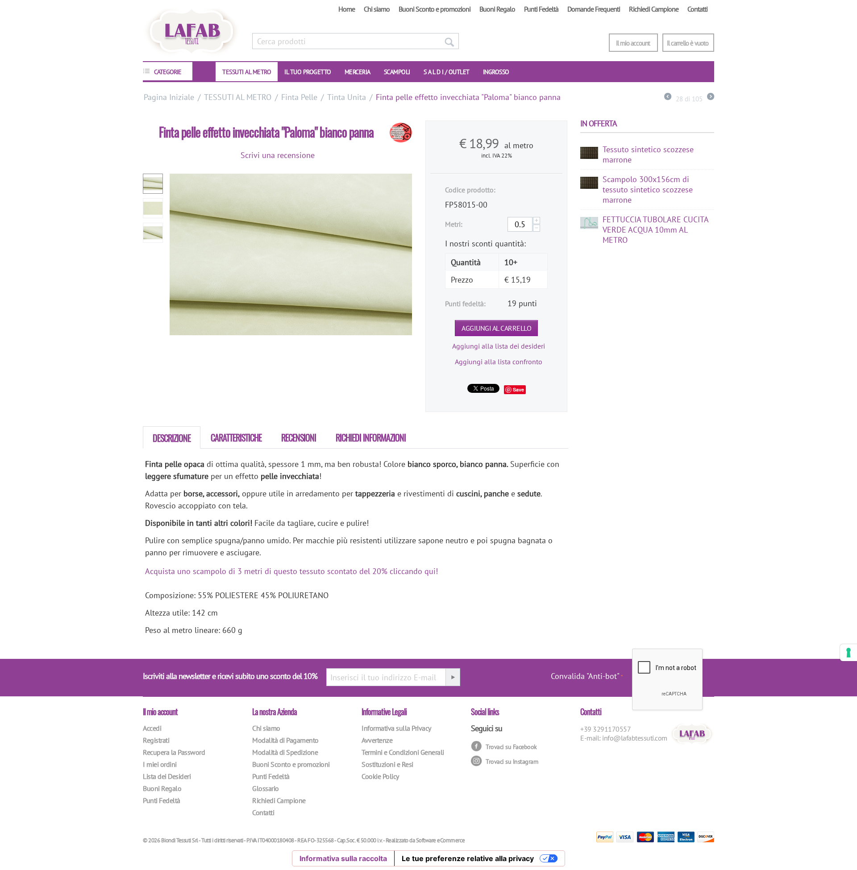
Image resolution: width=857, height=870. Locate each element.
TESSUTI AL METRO (246, 72)
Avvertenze (377, 740)
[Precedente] (667, 97)
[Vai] (452, 677)
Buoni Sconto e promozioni (434, 8)
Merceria (357, 72)
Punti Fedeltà (541, 8)
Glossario (265, 788)
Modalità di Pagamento (285, 740)
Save (518, 389)
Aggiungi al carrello (496, 328)
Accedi (152, 728)
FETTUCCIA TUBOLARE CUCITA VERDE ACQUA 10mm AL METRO (655, 229)
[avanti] (710, 97)
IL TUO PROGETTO (307, 72)
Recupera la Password (174, 752)
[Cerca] (449, 41)
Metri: (453, 224)
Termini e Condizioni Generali (403, 752)
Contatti (697, 8)
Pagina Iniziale (169, 97)
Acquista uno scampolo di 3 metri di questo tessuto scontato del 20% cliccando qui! (291, 571)
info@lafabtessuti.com (634, 737)
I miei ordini (160, 764)
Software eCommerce (440, 840)
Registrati (156, 740)
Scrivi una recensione (278, 155)
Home (346, 8)
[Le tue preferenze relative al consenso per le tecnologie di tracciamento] (848, 652)
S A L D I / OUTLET (447, 72)
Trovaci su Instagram (511, 762)
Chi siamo (377, 8)
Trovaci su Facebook (510, 747)
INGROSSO (496, 72)
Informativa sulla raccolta (343, 858)
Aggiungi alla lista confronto (498, 361)
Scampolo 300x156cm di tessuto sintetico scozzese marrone (648, 189)
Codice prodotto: (470, 189)
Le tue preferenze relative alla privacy (468, 858)
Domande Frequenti (593, 8)
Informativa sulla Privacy (396, 728)
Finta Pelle (299, 97)
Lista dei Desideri (167, 776)
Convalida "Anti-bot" (585, 676)
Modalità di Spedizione (285, 752)
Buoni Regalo (497, 8)
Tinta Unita (346, 97)
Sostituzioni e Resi (387, 764)
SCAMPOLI (397, 72)
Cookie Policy (380, 776)
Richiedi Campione (653, 8)
